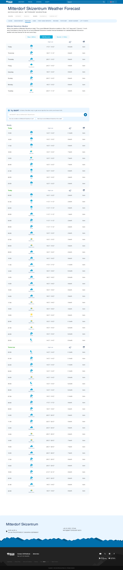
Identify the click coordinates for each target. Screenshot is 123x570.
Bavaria (26, 16)
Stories (38, 2)
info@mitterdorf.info (72, 530)
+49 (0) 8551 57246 (69, 528)
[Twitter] (105, 553)
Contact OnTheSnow (23, 554)
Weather (21, 2)
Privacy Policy (17, 561)
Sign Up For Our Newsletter (23, 556)
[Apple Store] (112, 558)
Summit (62, 37)
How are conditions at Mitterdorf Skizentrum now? (21, 118)
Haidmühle (43, 16)
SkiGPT (47, 2)
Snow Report (18, 20)
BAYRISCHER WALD (15, 12)
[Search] (104, 2)
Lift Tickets (84, 20)
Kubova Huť (53, 16)
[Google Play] (102, 558)
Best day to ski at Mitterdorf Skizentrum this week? (49, 118)
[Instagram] (109, 553)
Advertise (36, 554)
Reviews (55, 20)
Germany (18, 16)
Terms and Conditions (27, 561)
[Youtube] (100, 553)
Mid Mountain (46, 37)
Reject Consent (55, 561)
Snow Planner (73, 20)
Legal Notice (9, 561)
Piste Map (63, 20)
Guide (10, 20)
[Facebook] (114, 553)
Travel (30, 2)
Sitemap (36, 561)
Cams (34, 20)
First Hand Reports (44, 20)
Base (32, 37)
